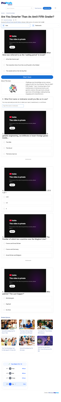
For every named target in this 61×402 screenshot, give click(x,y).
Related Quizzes (5, 317)
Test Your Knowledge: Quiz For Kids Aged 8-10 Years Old (8, 349)
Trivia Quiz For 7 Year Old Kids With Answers (45, 332)
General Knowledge (7, 20)
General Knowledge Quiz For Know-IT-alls (8, 332)
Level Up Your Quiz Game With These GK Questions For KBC (45, 349)
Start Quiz (27, 77)
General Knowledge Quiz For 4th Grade (26, 349)
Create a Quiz (47, 8)
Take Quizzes (38, 8)
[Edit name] (16, 384)
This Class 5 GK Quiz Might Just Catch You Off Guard (26, 332)
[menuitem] (38, 8)
